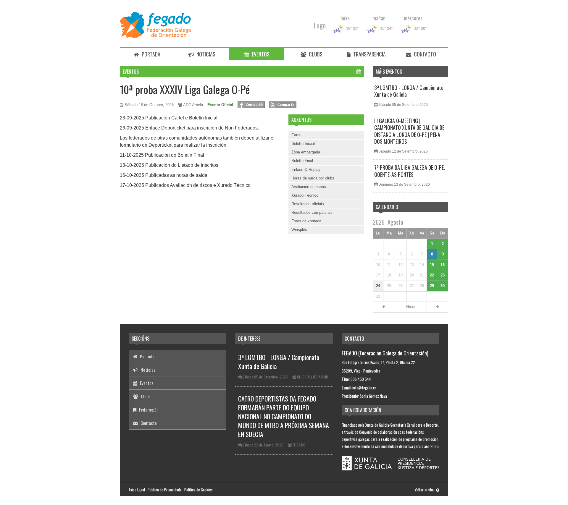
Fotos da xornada (306, 221)
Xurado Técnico (304, 195)
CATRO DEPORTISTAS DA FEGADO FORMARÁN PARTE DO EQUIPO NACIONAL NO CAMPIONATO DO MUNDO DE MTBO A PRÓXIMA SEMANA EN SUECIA (283, 416)
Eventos (260, 54)
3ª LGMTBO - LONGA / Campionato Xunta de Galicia (408, 91)
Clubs (315, 54)
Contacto (424, 54)
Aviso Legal (137, 490)
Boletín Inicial (303, 143)
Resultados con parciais (312, 212)
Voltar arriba (425, 490)
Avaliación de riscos (308, 186)
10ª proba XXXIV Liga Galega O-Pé (185, 89)
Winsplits (299, 229)
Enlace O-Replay (305, 169)
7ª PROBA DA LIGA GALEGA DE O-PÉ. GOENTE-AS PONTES (409, 171)
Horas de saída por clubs (312, 178)
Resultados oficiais (307, 204)
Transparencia (369, 54)
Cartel (296, 135)
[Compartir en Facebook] (251, 104)
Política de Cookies (198, 490)
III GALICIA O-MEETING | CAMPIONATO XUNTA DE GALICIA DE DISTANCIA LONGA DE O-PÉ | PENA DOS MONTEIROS (409, 131)
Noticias (205, 54)
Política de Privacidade (165, 490)
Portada (150, 54)
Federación (148, 409)
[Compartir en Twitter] (282, 104)
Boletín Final (302, 160)
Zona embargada (305, 152)
